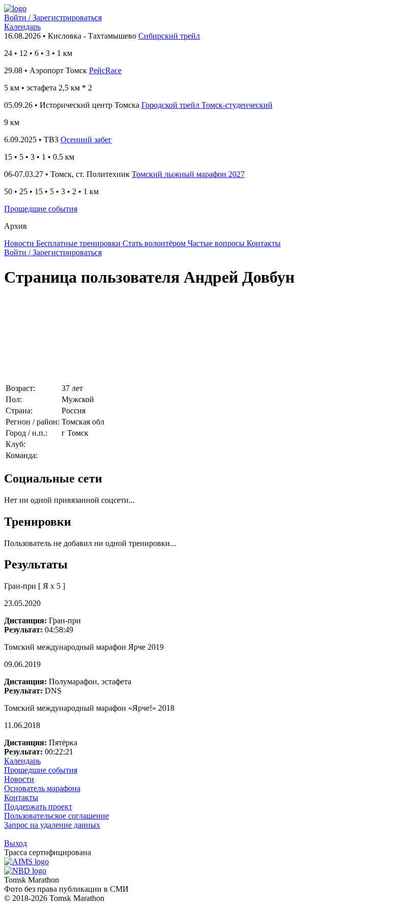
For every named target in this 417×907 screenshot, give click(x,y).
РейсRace (105, 70)
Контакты (21, 797)
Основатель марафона (42, 788)
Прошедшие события (40, 208)
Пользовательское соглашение (56, 815)
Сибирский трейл (169, 36)
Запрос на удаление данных (52, 825)
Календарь (22, 26)
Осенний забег (86, 139)
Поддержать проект (38, 806)
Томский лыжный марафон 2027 (188, 174)
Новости (19, 779)
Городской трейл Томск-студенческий (207, 105)
